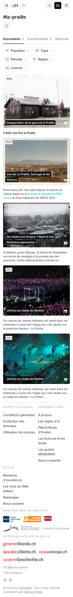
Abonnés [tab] (63, 39)
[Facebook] (5, 580)
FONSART (25, 588)
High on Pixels (33, 591)
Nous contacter (49, 460)
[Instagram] (10, 580)
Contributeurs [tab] (39, 39)
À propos (45, 415)
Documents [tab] (13, 39)
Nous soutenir (13, 503)
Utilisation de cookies (19, 432)
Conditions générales (19, 415)
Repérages (11, 497)
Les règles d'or (49, 421)
